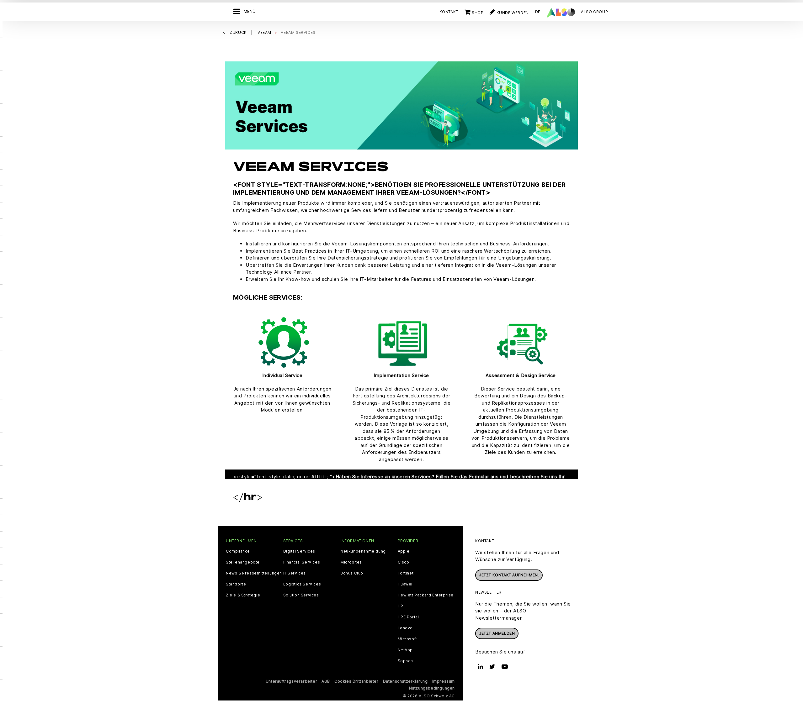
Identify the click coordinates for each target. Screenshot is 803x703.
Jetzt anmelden (497, 633)
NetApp (405, 650)
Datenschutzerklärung (405, 681)
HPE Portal (408, 617)
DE (537, 11)
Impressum (443, 681)
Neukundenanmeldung (363, 551)
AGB (326, 681)
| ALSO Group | (594, 11)
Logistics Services (302, 584)
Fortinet (406, 573)
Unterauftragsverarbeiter (291, 681)
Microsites (351, 562)
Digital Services (299, 551)
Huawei (405, 584)
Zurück (239, 32)
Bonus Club (351, 573)
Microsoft (407, 639)
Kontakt (448, 11)
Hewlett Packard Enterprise (426, 595)
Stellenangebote (243, 562)
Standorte (236, 584)
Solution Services (301, 595)
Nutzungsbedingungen (432, 688)
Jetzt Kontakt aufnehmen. (509, 575)
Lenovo (405, 628)
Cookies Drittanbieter (356, 681)
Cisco (403, 562)
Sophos (405, 661)
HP (400, 606)
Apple (404, 551)
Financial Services (301, 562)
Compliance (238, 551)
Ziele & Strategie (243, 595)
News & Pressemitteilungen (254, 573)
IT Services (294, 573)
